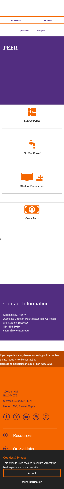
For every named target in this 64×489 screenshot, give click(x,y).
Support (41, 30)
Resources (22, 435)
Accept (32, 473)
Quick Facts (43, 211)
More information (32, 481)
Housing (16, 20)
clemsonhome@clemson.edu (16, 363)
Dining (48, 20)
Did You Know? (42, 146)
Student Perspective (40, 179)
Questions (24, 30)
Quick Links (23, 448)
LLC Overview (42, 113)
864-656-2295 (44, 363)
